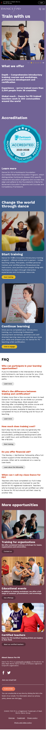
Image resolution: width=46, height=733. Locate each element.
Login (41, 2)
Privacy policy (32, 718)
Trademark (21, 718)
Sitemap (11, 718)
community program (23, 662)
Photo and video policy (23, 723)
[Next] (43, 63)
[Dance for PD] (11, 9)
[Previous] (29, 63)
